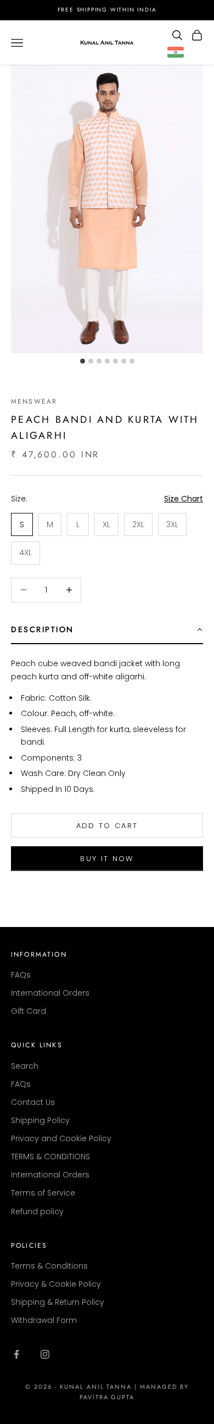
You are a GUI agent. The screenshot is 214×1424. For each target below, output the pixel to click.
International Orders (50, 992)
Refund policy (37, 1211)
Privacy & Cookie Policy (56, 1283)
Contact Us (33, 1102)
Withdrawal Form (44, 1320)
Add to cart (107, 825)
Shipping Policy (40, 1120)
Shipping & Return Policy (57, 1302)
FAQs (21, 974)
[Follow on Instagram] (45, 1354)
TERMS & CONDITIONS (50, 1156)
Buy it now (106, 858)
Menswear (34, 401)
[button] (107, 630)
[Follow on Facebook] (16, 1354)
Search (24, 1065)
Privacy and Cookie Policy (61, 1138)
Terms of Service (43, 1192)
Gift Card (28, 1011)
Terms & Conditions (49, 1265)
